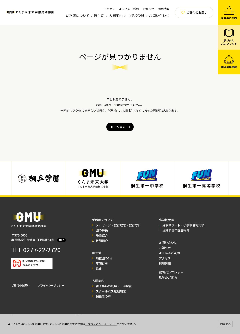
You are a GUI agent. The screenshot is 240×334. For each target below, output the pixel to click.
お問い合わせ (159, 15)
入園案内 (116, 15)
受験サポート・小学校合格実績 (183, 225)
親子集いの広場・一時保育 (114, 286)
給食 (99, 268)
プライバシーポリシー (51, 285)
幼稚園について (77, 15)
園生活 (99, 15)
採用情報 (163, 9)
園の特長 (102, 230)
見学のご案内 (168, 277)
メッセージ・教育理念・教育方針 (118, 225)
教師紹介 (102, 240)
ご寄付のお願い (20, 285)
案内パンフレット (171, 272)
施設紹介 (102, 235)
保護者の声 (103, 296)
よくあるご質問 (129, 9)
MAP (61, 240)
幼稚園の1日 (104, 258)
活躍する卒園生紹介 (175, 230)
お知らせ (148, 9)
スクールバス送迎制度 (111, 291)
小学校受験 (136, 15)
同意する (225, 324)
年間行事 (102, 263)
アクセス (109, 9)
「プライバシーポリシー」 (101, 324)
